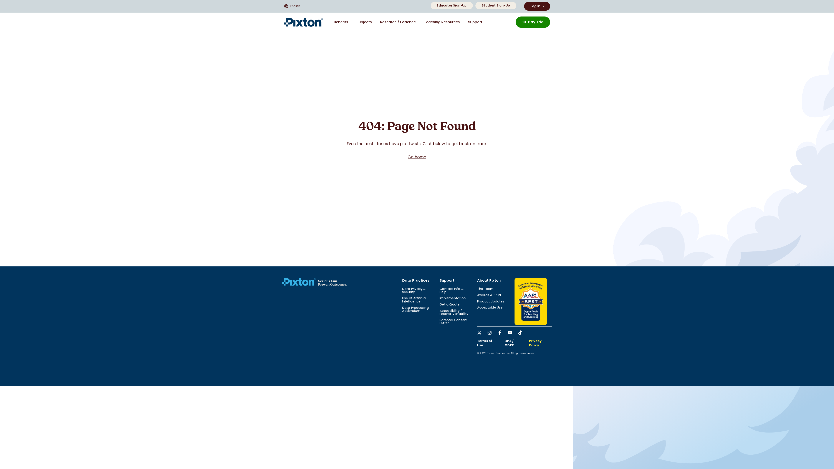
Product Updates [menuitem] (491, 301)
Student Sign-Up (496, 5)
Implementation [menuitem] (453, 298)
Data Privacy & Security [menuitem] (414, 290)
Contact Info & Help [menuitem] (452, 290)
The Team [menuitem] (485, 289)
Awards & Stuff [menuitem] (489, 295)
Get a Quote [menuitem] (450, 304)
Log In (535, 6)
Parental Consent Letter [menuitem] (454, 321)
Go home (417, 157)
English (295, 6)
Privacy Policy (535, 343)
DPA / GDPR (509, 343)
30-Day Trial (532, 22)
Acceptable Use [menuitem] (490, 307)
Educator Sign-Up (452, 5)
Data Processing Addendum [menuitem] (415, 309)
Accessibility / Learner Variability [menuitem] (454, 312)
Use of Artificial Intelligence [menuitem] (414, 299)
